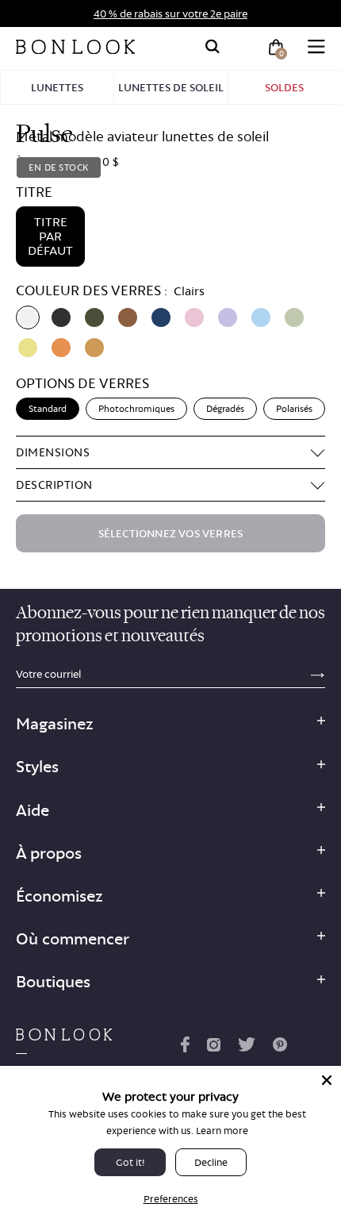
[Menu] (316, 47)
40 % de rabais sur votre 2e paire (170, 13)
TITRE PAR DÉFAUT (50, 236)
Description (54, 484)
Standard (48, 408)
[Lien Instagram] (213, 1047)
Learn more (222, 1130)
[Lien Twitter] (246, 1047)
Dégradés (225, 408)
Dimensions (53, 452)
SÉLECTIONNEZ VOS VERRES (170, 533)
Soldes (284, 87)
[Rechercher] (212, 47)
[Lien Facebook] (185, 1047)
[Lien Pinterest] (279, 1047)
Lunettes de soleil (171, 87)
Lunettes (57, 87)
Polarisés (294, 408)
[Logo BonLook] (75, 47)
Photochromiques (136, 408)
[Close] (327, 1080)
